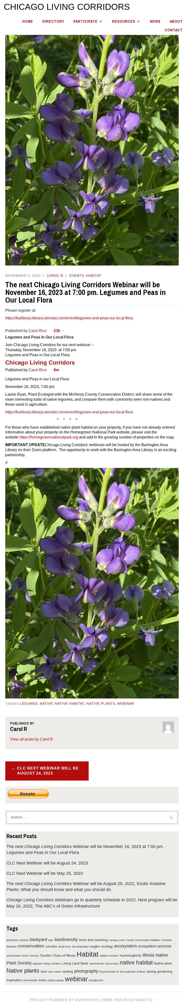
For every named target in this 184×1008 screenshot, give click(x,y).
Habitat (93, 275)
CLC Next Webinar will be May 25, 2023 (44, 873)
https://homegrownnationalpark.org (48, 437)
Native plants (100, 703)
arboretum (12, 940)
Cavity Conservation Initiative (143, 940)
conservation (31, 945)
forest (25, 955)
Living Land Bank (75, 963)
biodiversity (66, 939)
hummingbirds (130, 955)
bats (50, 940)
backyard (38, 939)
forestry (34, 955)
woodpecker (96, 980)
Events (76, 275)
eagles (95, 946)
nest (43, 971)
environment (13, 955)
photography (86, 971)
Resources (123, 21)
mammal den (96, 963)
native (46, 703)
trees (42, 980)
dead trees (64, 946)
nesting (67, 971)
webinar (125, 703)
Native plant (163, 963)
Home (27, 21)
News (155, 21)
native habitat (70, 703)
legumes (29, 703)
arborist (24, 940)
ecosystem (125, 945)
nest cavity (54, 971)
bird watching (98, 940)
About (176, 21)
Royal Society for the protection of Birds (122, 971)
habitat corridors (109, 955)
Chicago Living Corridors (67, 7)
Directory (53, 21)
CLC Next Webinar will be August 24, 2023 (48, 770)
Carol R (55, 275)
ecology (107, 946)
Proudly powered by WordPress (64, 1000)
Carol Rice (38, 331)
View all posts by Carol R (31, 739)
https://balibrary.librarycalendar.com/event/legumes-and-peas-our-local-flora (69, 318)
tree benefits (30, 980)
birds (82, 940)
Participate (85, 21)
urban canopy (56, 980)
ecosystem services (154, 946)
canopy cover (117, 940)
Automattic (141, 1000)
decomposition (80, 946)
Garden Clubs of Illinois (57, 955)
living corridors (52, 963)
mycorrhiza (112, 963)
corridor (51, 946)
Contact (174, 30)
